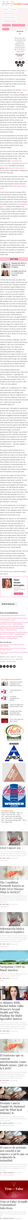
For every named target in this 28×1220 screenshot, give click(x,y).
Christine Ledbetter (7, 1123)
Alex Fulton (5, 904)
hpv (14, 659)
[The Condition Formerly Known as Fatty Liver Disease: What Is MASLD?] (14, 873)
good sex (14, 9)
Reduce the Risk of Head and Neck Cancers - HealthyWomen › (11, 637)
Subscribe (6, 25)
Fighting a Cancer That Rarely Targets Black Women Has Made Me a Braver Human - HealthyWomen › (12, 628)
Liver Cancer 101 (10, 848)
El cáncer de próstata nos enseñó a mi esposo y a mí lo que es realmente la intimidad (14, 1154)
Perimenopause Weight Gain (13, 820)
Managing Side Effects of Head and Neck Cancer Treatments (18, 265)
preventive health (11, 661)
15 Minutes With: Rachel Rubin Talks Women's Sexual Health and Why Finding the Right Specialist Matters (11, 1011)
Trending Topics (7, 811)
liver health (4, 860)
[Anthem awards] (14, 772)
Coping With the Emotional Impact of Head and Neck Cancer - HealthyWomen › (14, 623)
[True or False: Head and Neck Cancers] (4, 720)
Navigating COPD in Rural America (12, 968)
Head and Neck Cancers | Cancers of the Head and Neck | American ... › (13, 649)
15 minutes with (5, 1033)
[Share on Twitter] (19, 62)
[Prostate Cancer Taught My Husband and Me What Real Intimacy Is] (14, 1093)
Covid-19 (24, 90)
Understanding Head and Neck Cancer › (13, 615)
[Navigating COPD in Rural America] (14, 957)
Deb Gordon (5, 978)
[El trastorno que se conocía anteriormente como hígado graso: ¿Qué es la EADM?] (14, 1046)
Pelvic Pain (9, 818)
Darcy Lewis (5, 858)
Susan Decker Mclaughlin (19, 582)
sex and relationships (7, 1125)
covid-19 (19, 656)
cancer (7, 656)
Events (5, 9)
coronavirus (13, 656)
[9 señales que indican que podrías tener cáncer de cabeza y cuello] (4, 712)
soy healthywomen (9, 17)
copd (1, 980)
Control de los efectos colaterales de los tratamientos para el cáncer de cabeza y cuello (16, 683)
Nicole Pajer (5, 1031)
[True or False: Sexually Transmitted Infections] (14, 1189)
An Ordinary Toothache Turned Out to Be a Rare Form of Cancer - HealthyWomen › (13, 633)
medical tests (18, 659)
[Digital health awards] (14, 732)
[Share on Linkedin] (18, 65)
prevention (3, 661)
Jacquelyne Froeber (8, 1218)
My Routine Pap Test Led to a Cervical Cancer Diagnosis (18, 273)
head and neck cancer (6, 659)
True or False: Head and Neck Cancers (16, 720)
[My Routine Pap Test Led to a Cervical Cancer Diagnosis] (5, 273)
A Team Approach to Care (16, 691)
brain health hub (8, 13)
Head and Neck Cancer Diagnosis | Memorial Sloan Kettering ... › (12, 645)
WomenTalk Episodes (9, 21)
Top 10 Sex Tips (10, 814)
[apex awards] (14, 752)
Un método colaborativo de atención (14, 698)
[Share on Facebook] (16, 62)
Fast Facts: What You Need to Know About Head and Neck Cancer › (13, 619)
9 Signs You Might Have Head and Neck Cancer (16, 705)
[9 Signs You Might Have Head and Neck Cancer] (4, 706)
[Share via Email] (21, 65)
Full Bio (18, 593)
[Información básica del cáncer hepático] (14, 919)
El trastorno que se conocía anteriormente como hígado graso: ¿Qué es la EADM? (13, 1061)
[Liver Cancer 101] (14, 838)
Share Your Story (18, 25)
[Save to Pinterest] (23, 62)
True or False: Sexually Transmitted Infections (14, 1205)
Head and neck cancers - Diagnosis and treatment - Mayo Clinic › (14, 652)
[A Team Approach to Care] (4, 691)
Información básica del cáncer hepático (12, 930)
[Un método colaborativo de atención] (4, 698)
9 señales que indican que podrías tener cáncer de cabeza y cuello (16, 713)
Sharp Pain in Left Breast (8, 812)
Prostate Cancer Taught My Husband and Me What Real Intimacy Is (12, 1108)
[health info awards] (14, 795)
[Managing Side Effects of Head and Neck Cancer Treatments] (5, 265)
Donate (5, 29)
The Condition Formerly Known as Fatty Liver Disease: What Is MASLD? (12, 887)
